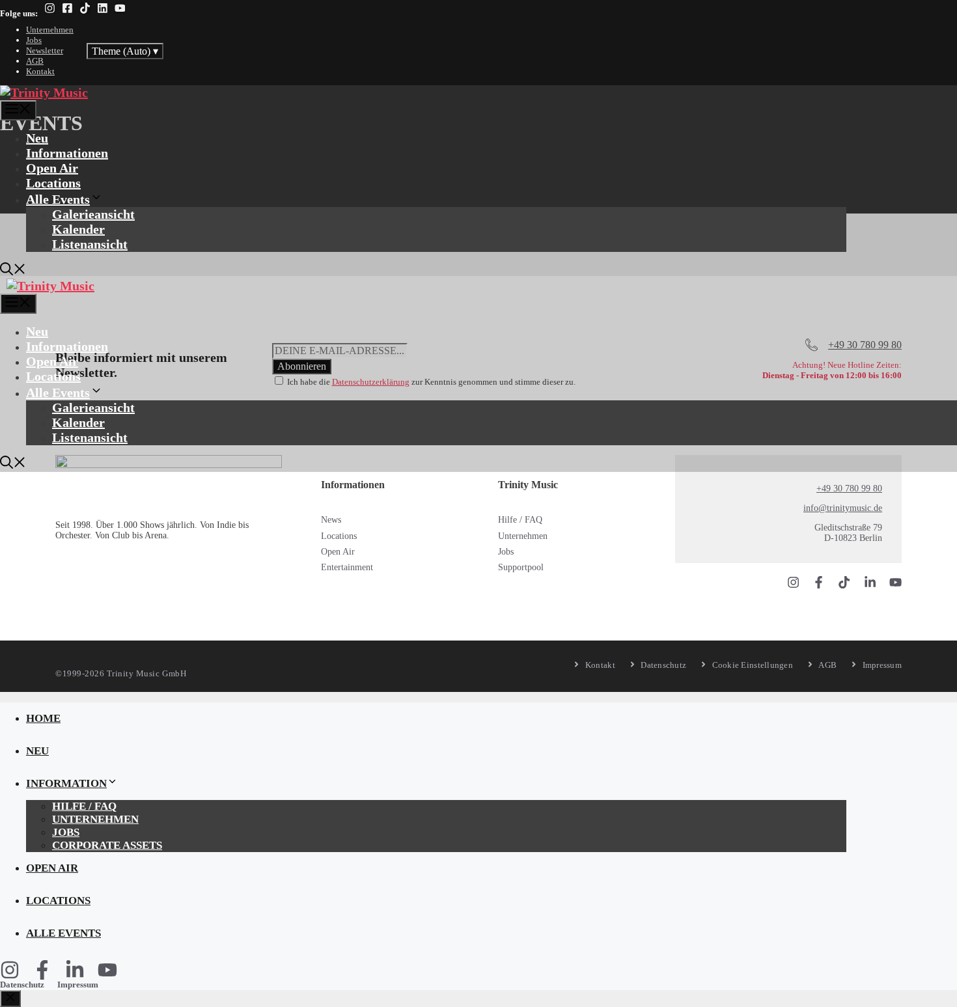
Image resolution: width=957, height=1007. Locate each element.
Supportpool (521, 567)
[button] (13, 271)
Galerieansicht (93, 214)
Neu (37, 138)
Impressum (77, 984)
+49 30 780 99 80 (849, 488)
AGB (35, 61)
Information (66, 783)
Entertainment (347, 567)
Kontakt (40, 71)
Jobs (34, 40)
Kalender (78, 229)
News (331, 520)
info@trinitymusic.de (842, 508)
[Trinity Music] (44, 92)
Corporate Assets (107, 845)
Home (43, 718)
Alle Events (58, 199)
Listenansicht (90, 244)
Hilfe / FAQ (520, 520)
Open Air (52, 168)
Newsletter (44, 50)
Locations (53, 183)
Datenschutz (22, 984)
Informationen (67, 153)
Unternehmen (50, 29)
